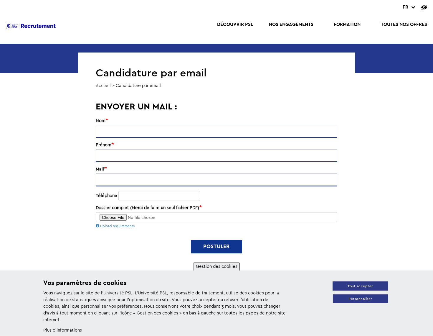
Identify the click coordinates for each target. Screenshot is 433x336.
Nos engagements (291, 24)
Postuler (216, 247)
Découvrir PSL (235, 24)
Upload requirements (117, 226)
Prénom (103, 145)
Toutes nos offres (404, 24)
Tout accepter (360, 286)
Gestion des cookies (216, 266)
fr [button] (405, 7)
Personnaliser (360, 299)
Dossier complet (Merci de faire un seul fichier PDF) (147, 208)
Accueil (103, 85)
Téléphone (106, 196)
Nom (100, 121)
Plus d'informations (62, 330)
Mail (100, 169)
